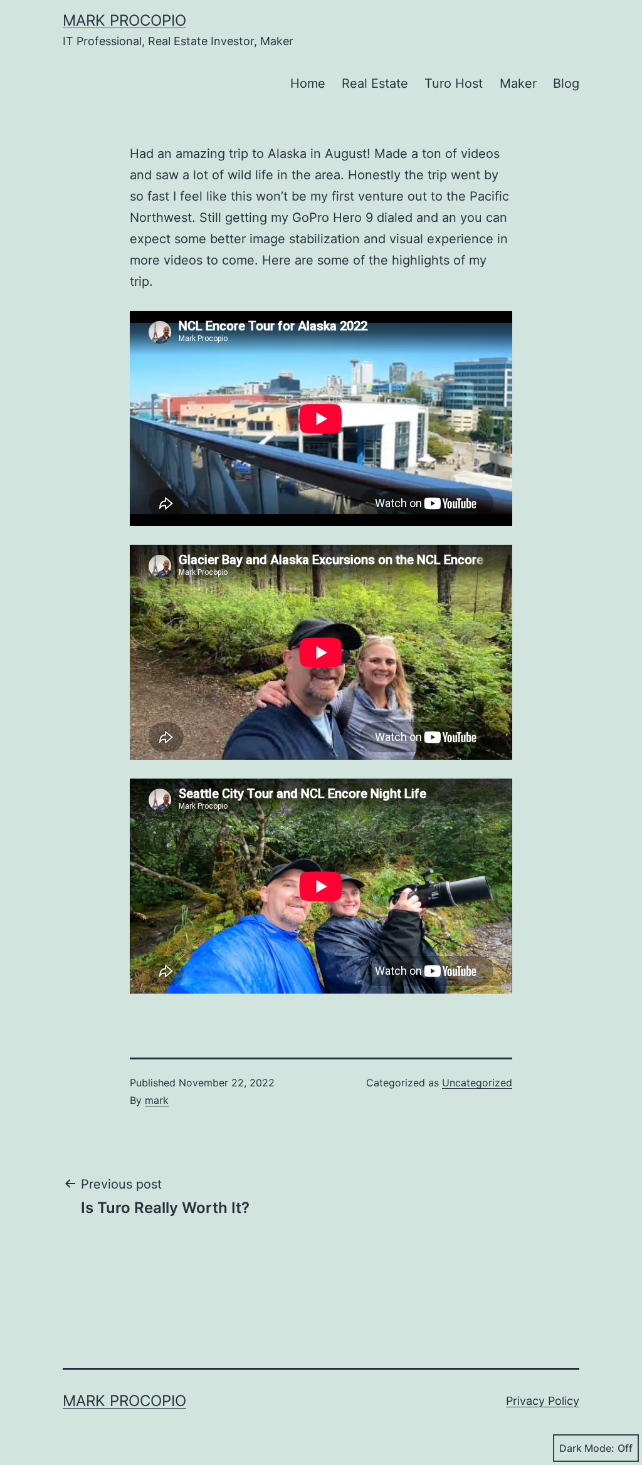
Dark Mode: (586, 1448)
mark (157, 1100)
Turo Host (453, 83)
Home (307, 83)
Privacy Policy (542, 1400)
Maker (518, 83)
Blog (566, 83)
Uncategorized (477, 1082)
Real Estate (375, 83)
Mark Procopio (124, 20)
